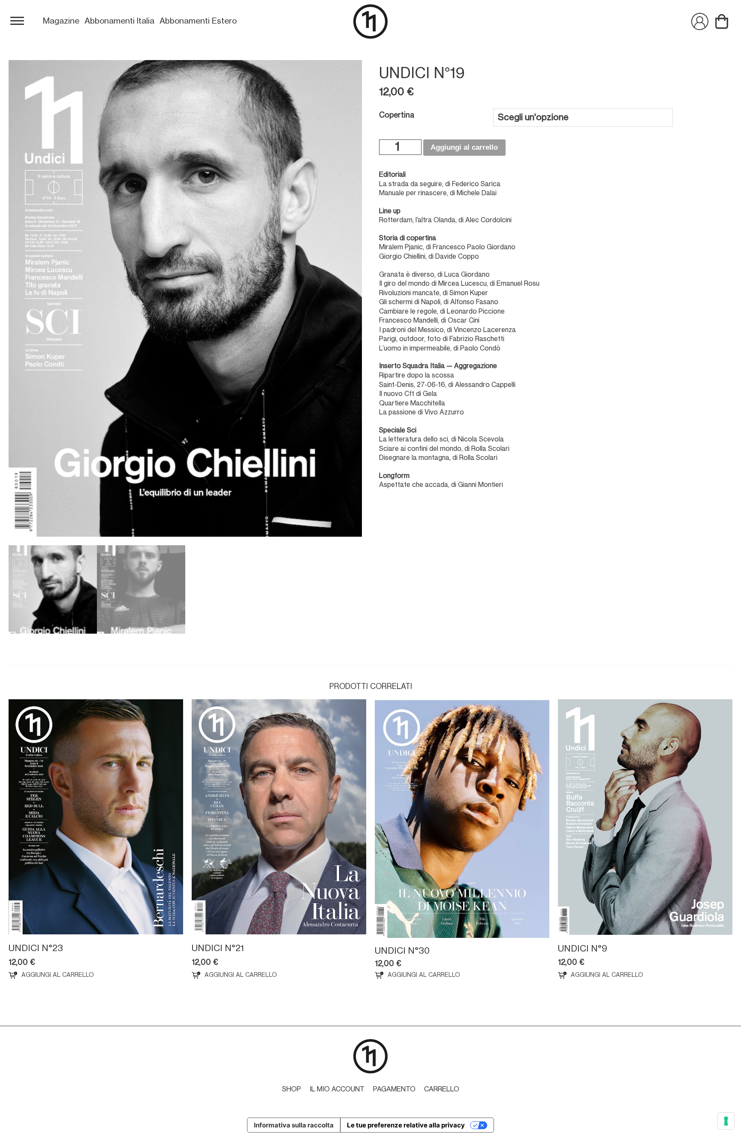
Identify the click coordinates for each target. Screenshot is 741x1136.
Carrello (441, 1089)
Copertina (396, 115)
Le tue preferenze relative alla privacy (406, 1125)
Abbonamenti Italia (119, 21)
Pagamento (394, 1089)
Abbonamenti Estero (198, 21)
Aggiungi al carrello (464, 147)
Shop (291, 1089)
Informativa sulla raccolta (294, 1125)
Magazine (61, 21)
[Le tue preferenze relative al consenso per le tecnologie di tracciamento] (726, 1121)
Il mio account (337, 1089)
